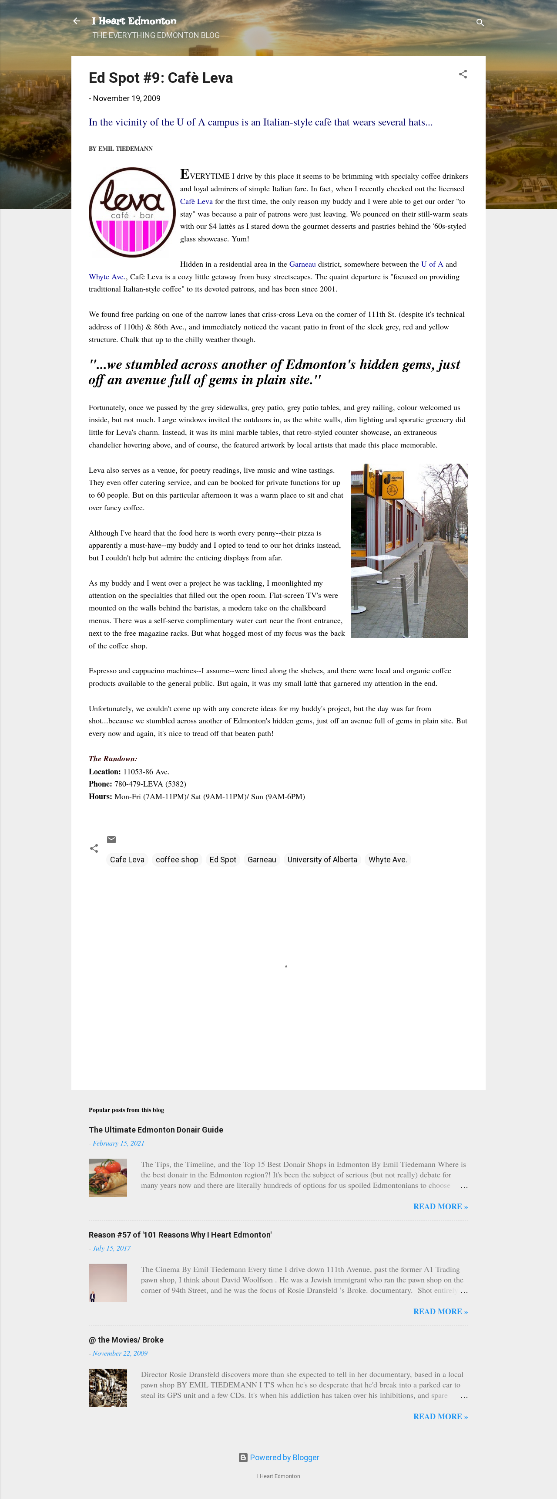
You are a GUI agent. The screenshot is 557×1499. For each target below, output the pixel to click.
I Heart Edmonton (134, 20)
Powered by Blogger (283, 1457)
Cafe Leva (127, 859)
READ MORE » (440, 1206)
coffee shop (177, 859)
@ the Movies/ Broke (126, 1339)
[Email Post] (111, 842)
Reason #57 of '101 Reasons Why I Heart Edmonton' (180, 1234)
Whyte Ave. (388, 859)
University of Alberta (322, 859)
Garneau (262, 859)
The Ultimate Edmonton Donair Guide (156, 1129)
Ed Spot (223, 859)
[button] (463, 75)
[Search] (480, 23)
